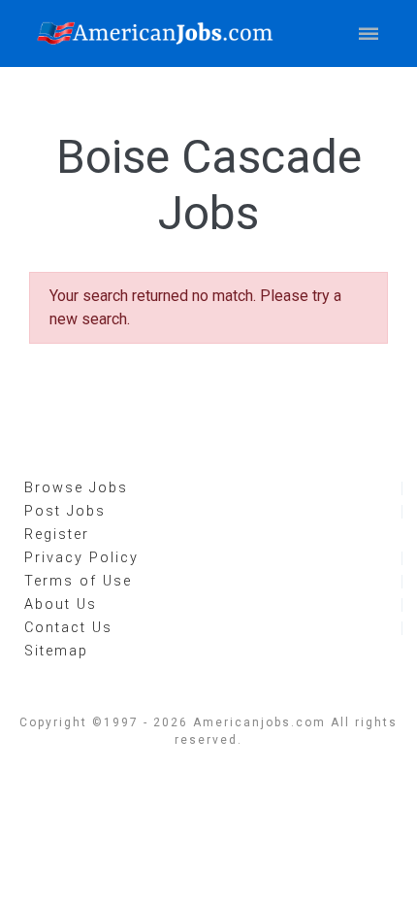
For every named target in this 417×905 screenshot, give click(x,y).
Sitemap (56, 651)
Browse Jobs (76, 488)
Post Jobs (65, 511)
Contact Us (68, 628)
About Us (60, 604)
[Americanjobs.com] (160, 33)
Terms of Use (78, 581)
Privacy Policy (81, 558)
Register (56, 534)
